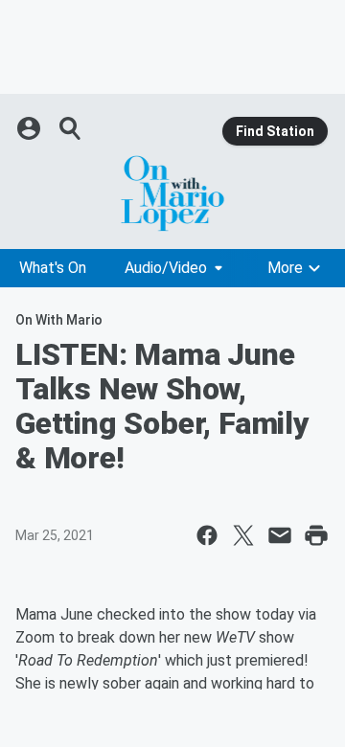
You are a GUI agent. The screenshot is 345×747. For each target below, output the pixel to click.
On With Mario (59, 320)
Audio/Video (166, 268)
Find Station (275, 131)
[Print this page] (316, 535)
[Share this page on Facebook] (207, 535)
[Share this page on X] (243, 535)
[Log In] (30, 128)
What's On (52, 268)
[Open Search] (70, 128)
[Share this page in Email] (279, 535)
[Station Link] (172, 193)
